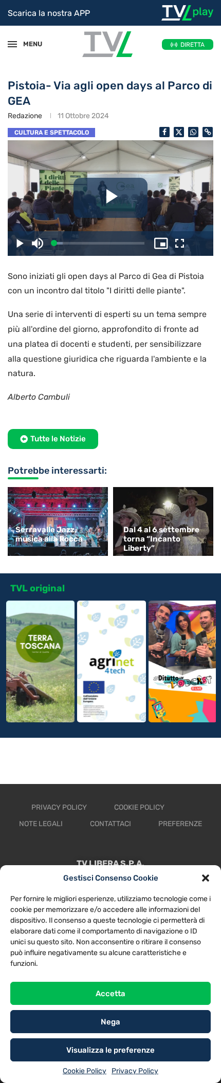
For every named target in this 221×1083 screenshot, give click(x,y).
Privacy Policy (135, 1071)
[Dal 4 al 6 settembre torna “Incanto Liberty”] (164, 521)
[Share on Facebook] (164, 132)
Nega (110, 1021)
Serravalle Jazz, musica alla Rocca (49, 534)
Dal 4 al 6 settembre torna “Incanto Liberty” (161, 539)
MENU (27, 44)
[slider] (99, 243)
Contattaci (110, 823)
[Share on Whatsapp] (193, 132)
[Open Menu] (12, 44)
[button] (205, 878)
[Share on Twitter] (179, 132)
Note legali (41, 823)
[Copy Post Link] (207, 132)
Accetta (110, 993)
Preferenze (180, 823)
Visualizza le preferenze (110, 1050)
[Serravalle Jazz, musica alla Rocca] (56, 521)
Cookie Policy (84, 1071)
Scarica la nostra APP (49, 13)
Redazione (25, 115)
